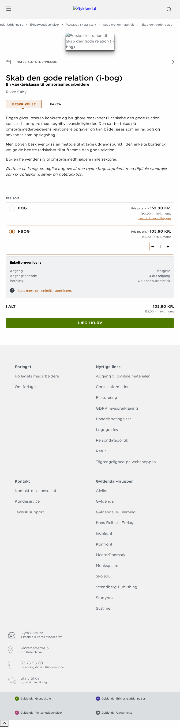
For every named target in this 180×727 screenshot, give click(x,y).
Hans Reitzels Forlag (115, 522)
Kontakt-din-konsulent (35, 491)
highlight (104, 533)
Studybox (104, 598)
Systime (103, 608)
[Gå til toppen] (4, 723)
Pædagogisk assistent (81, 24)
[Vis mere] (90, 182)
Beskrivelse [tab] (24, 104)
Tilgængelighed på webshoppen (126, 462)
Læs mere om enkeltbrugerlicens (45, 290)
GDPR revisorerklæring (117, 408)
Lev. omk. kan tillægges (155, 218)
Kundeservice (27, 501)
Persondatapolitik (112, 440)
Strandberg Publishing (116, 587)
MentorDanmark (110, 555)
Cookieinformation (113, 387)
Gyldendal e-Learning (116, 512)
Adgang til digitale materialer (123, 376)
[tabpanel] (90, 150)
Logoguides (107, 429)
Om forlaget (26, 387)
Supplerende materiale (119, 24)
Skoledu (103, 576)
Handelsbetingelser (113, 419)
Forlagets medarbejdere (37, 376)
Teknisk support (29, 512)
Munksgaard (107, 565)
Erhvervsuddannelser (44, 24)
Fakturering (106, 397)
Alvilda (102, 491)
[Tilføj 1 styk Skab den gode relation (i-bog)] (168, 246)
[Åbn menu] (8, 9)
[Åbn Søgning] (169, 9)
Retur (101, 451)
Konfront (104, 544)
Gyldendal (105, 501)
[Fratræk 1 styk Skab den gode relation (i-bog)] (153, 246)
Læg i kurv (90, 323)
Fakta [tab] (55, 104)
